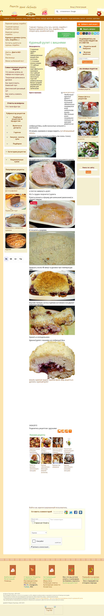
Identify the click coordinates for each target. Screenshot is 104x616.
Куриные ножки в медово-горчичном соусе (35, 451)
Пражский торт (11, 211)
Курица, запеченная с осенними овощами (68, 468)
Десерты (65, 18)
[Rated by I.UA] (58, 614)
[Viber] (89, 33)
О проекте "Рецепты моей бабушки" (32, 578)
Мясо (29, 18)
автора (56, 596)
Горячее (17, 132)
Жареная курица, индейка (12, 33)
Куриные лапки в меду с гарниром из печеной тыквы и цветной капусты (46, 453)
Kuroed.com (47, 600)
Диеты (8, 52)
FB (25, 585)
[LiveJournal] (86, 33)
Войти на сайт (10, 577)
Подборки (17, 144)
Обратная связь (30, 583)
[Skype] (95, 33)
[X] (84, 33)
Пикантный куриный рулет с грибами (69, 450)
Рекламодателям (30, 581)
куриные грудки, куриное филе (47, 380)
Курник (8, 249)
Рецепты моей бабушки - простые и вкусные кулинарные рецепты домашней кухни (59, 598)
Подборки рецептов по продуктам (17, 119)
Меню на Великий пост (14, 61)
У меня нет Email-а (41, 523)
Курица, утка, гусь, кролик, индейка (51, 27)
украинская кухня (47, 31)
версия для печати (68, 92)
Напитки (89, 18)
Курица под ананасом (56, 466)
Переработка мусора (90, 577)
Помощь (7, 581)
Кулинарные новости (51, 585)
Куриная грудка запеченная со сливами (58, 450)
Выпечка (50, 18)
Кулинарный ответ (70, 583)
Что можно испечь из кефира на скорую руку (14, 73)
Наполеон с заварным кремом (14, 229)
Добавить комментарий (40, 547)
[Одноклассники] (81, 33)
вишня (31, 380)
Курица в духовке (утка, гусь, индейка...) (45, 29)
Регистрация (81, 7)
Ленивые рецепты (84, 89)
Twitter (26, 587)
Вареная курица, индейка (15, 23)
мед (62, 380)
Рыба (33, 18)
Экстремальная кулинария (49, 578)
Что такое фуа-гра (12, 106)
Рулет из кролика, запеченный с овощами (34, 468)
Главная (6, 18)
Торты (8, 54)
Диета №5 (16, 52)
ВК (28, 585)
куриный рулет (42, 382)
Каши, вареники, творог (76, 18)
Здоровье (96, 18)
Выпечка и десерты (17, 127)
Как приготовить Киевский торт (12, 84)
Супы (24, 18)
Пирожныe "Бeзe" (85, 118)
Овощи (43, 18)
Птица (38, 18)
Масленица (9, 58)
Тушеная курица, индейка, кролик (12, 28)
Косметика (47, 587)
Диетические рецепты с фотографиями (14, 189)
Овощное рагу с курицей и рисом (88, 138)
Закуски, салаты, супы (17, 138)
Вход (72, 7)
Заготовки (57, 18)
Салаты (12, 18)
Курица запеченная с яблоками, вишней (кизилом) (45, 468)
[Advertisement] (47, 108)
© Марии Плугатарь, (13, 603)
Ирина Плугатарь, (9, 593)
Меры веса (47, 581)
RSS (31, 587)
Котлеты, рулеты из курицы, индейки (13, 44)
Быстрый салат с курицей (88, 158)
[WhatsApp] (92, 33)
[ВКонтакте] (78, 33)
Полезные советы (50, 583)
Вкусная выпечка (86, 53)
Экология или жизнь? (90, 579)
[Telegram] (98, 33)
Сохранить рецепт (66, 35)
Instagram (33, 585)
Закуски (19, 18)
